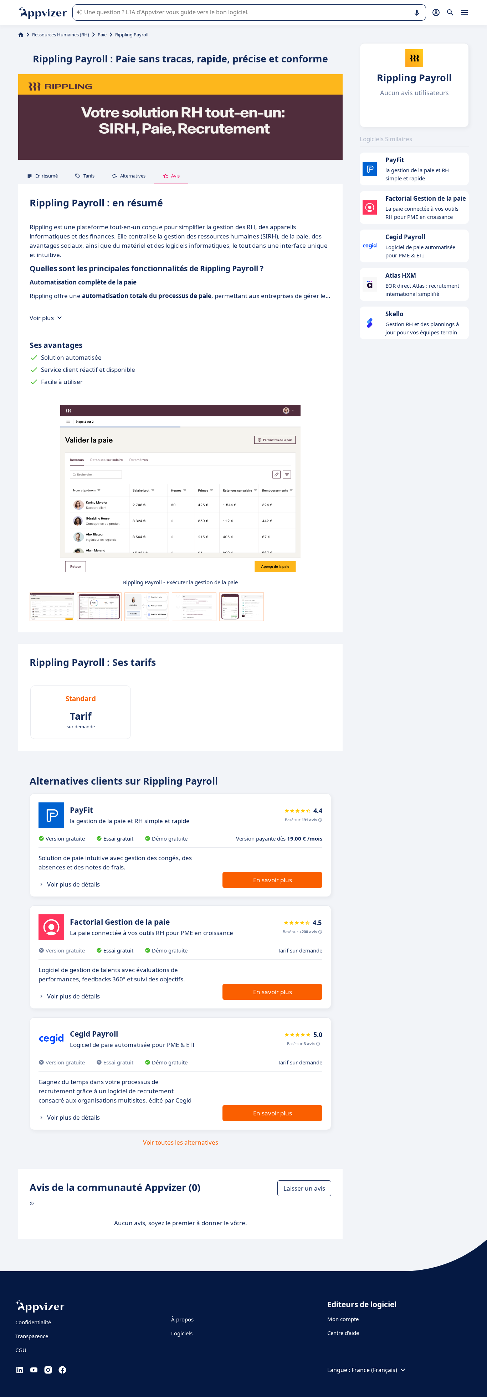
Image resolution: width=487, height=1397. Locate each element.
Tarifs (88, 176)
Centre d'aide (343, 1332)
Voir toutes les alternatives (180, 1142)
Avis (175, 176)
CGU (20, 1350)
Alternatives (132, 176)
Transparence (31, 1336)
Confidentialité (33, 1322)
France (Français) (374, 1370)
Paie (102, 34)
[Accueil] (21, 34)
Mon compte (343, 1318)
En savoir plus (272, 880)
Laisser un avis (304, 1188)
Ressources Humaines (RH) (60, 34)
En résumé (46, 176)
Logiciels (182, 1333)
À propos (182, 1319)
